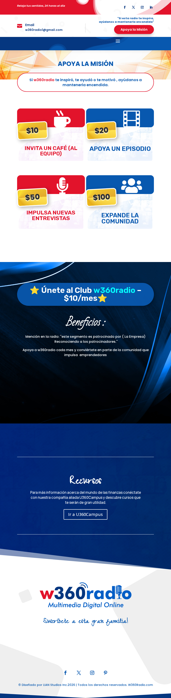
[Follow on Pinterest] (105, 673)
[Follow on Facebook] (125, 7)
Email (29, 25)
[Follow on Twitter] (133, 7)
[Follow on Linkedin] (151, 7)
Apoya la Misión (134, 29)
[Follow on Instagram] (142, 7)
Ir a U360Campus (85, 514)
